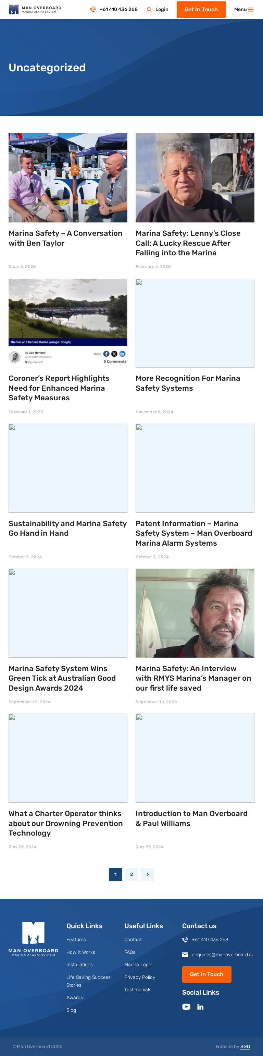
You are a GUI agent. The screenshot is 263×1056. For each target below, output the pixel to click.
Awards (74, 997)
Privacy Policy (139, 977)
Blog (71, 1010)
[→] (147, 874)
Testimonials (137, 990)
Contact (133, 940)
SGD (245, 1046)
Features (76, 940)
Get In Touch (201, 9)
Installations (79, 965)
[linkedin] (200, 1007)
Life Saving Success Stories (88, 981)
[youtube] (186, 1007)
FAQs (129, 952)
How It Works (80, 952)
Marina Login (138, 965)
